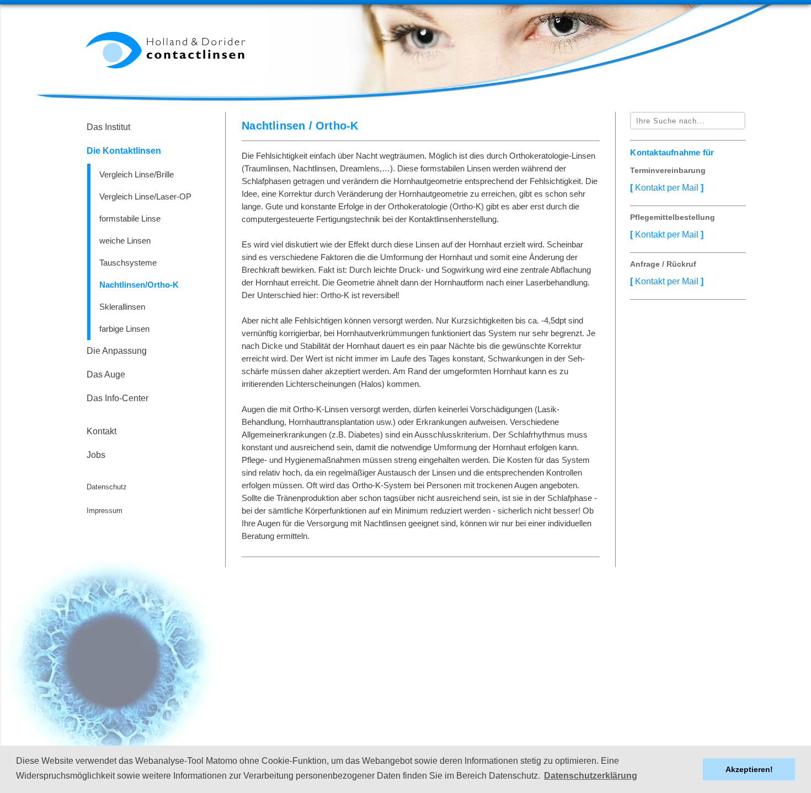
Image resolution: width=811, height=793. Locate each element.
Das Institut (108, 127)
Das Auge (106, 374)
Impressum (104, 510)
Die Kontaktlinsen (124, 150)
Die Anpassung (117, 350)
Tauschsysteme (128, 262)
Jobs (96, 455)
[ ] (666, 187)
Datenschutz (107, 487)
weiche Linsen (125, 240)
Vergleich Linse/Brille (136, 174)
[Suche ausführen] (629, 112)
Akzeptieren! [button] (749, 769)
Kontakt (101, 431)
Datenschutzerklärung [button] (590, 775)
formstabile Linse (130, 218)
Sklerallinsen (122, 306)
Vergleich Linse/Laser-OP (145, 196)
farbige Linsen (124, 328)
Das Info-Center (117, 398)
